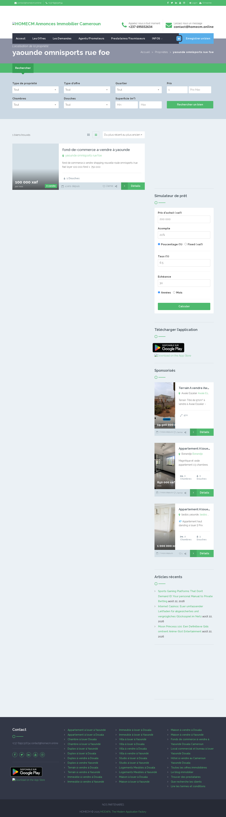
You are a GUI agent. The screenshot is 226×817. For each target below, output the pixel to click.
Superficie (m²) (125, 98)
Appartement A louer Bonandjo (201, 448)
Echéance (164, 276)
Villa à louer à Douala (131, 744)
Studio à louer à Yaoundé (134, 762)
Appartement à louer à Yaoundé (87, 730)
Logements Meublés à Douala (137, 767)
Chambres (19, 98)
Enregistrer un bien (198, 38)
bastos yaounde (208, 514)
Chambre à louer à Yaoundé (84, 744)
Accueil (145, 52)
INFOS (156, 38)
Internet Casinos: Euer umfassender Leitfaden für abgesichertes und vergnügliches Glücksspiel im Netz (180, 611)
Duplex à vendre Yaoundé (83, 762)
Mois (179, 292)
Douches (70, 98)
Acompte (164, 228)
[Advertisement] (113, 11)
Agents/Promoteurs (91, 38)
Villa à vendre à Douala (133, 748)
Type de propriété (24, 83)
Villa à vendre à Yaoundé (134, 753)
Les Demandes (62, 38)
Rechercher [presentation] (23, 68)
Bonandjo (197, 453)
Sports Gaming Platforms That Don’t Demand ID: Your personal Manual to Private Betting (185, 596)
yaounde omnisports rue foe (83, 155)
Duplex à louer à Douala (82, 753)
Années (166, 292)
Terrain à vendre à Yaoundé (84, 772)
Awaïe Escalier (206, 393)
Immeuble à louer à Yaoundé (136, 734)
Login (194, 3)
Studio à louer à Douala (133, 758)
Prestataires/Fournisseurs (128, 38)
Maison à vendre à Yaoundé (187, 734)
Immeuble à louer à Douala (135, 730)
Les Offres (39, 38)
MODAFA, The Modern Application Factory (123, 811)
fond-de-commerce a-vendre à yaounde (96, 150)
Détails (135, 186)
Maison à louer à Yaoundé (134, 781)
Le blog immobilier (182, 772)
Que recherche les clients (186, 781)
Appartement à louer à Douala (86, 734)
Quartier (121, 83)
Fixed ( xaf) (195, 244)
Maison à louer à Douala (133, 777)
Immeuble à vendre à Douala (85, 777)
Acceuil (20, 38)
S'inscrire (207, 3)
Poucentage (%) (171, 244)
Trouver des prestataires (186, 777)
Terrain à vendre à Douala (83, 767)
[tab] (23, 68)
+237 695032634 (55, 3)
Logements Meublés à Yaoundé (138, 772)
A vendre (51, 186)
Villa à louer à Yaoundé (132, 739)
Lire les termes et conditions (188, 786)
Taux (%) (163, 256)
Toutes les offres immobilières (189, 767)
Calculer (184, 306)
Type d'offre (72, 83)
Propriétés (161, 52)
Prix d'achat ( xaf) (170, 212)
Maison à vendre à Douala (186, 730)
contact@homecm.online (29, 3)
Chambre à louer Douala (82, 739)
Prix (169, 83)
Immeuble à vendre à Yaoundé (86, 781)
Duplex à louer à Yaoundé (83, 748)
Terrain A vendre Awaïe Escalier (201, 388)
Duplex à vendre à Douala (83, 758)
